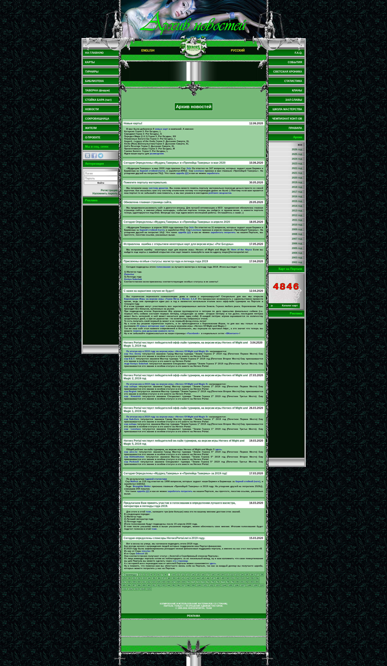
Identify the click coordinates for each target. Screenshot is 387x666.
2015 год (297, 201)
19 (217, 574)
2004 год (297, 252)
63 (154, 581)
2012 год (297, 215)
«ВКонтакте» (232, 333)
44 (198, 578)
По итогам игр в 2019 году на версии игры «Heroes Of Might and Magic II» (167, 384)
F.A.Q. (298, 52)
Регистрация (109, 190)
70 (188, 581)
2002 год (297, 262)
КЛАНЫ (297, 90)
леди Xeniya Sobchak (136, 363)
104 (224, 585)
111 (125, 589)
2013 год (297, 210)
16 (202, 574)
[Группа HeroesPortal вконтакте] (87, 155)
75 (213, 581)
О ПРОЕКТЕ (92, 137)
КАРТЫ (90, 62)
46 (208, 578)
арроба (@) (182, 173)
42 (188, 578)
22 (232, 574)
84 (257, 581)
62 (149, 581)
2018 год (297, 187)
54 (247, 578)
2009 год (297, 229)
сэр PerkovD (131, 461)
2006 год (297, 243)
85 (124, 585)
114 (143, 589)
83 (252, 581)
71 (193, 581)
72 (198, 581)
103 (218, 585)
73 (203, 581)
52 (237, 578)
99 (193, 585)
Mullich (134, 481)
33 (144, 578)
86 (129, 585)
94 (168, 585)
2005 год (297, 248)
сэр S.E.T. (129, 358)
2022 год (297, 168)
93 (163, 585)
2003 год (297, 257)
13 (188, 574)
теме (148, 511)
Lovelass (199, 171)
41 (183, 578)
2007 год (297, 238)
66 (168, 581)
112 (131, 589)
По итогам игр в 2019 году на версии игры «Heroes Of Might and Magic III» (167, 351)
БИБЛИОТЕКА (94, 81)
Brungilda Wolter (141, 486)
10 (173, 574)
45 (203, 578)
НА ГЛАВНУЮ (94, 52)
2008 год (297, 234)
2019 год (297, 182)
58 (129, 581)
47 (213, 578)
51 (232, 578)
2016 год (297, 196)
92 (158, 585)
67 (173, 581)
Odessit (140, 553)
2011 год (297, 220)
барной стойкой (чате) (152, 171)
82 (247, 581)
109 (255, 585)
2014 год (297, 205)
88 (139, 585)
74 (208, 581)
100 (199, 585)
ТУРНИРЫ (92, 71)
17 (207, 574)
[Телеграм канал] (100, 155)
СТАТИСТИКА (293, 81)
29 (124, 578)
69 (183, 581)
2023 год (297, 163)
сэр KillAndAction (134, 456)
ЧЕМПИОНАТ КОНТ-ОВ (287, 118)
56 (257, 578)
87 (134, 585)
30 (129, 578)
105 (230, 585)
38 (168, 578)
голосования (163, 267)
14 (192, 574)
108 (249, 585)
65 (163, 581)
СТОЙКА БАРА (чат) (98, 99)
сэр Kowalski (132, 396)
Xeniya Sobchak (133, 279)
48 (218, 578)
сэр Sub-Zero (131, 419)
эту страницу (180, 561)
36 (158, 578)
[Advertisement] (101, 275)
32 (139, 578)
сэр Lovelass (132, 429)
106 (236, 585)
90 (149, 585)
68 (178, 581)
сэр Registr (130, 391)
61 (144, 581)
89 (144, 585)
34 (149, 578)
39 (173, 578)
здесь (218, 449)
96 (178, 585)
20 (222, 574)
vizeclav (146, 551)
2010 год (297, 224)
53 (242, 578)
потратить (230, 232)
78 (227, 581)
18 (212, 574)
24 (242, 574)
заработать (213, 173)
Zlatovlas (129, 274)
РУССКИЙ (238, 50)
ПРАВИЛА (295, 128)
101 (205, 585)
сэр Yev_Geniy (132, 353)
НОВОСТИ (92, 109)
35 (154, 578)
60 (139, 581)
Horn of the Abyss (241, 249)
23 (237, 574)
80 (237, 581)
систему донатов (158, 188)
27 (257, 574)
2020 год (297, 177)
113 (137, 589)
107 (243, 585)
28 (261, 574)
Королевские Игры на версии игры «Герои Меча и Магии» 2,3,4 (160, 299)
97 (183, 585)
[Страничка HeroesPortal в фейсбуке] (94, 155)
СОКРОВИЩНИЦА (97, 118)
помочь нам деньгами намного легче (153, 331)
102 (211, 585)
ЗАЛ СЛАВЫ (293, 99)
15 (197, 574)
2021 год (297, 173)
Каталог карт (290, 305)
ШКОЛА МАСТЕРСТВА (287, 109)
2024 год (297, 158)
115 (149, 589)
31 (134, 578)
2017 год (297, 191)
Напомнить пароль (105, 193)
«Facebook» (193, 333)
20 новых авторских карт (150, 326)
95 (173, 585)
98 (188, 585)
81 (242, 581)
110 (261, 585)
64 (158, 581)
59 (134, 581)
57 (124, 581)
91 (154, 585)
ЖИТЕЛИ (91, 128)
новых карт (161, 129)
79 (232, 581)
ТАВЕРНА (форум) (97, 90)
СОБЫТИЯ (295, 62)
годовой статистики (156, 479)
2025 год (297, 154)
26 (252, 574)
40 (178, 578)
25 (247, 574)
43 (193, 578)
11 (178, 574)
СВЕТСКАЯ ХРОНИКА (287, 71)
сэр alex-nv (131, 452)
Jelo (188, 168)
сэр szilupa (130, 386)
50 (227, 578)
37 (163, 578)
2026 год (297, 149)
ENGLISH (147, 50)
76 (218, 581)
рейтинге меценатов (220, 193)
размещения (157, 153)
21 (227, 574)
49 (222, 578)
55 (252, 578)
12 (183, 574)
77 (222, 581)
